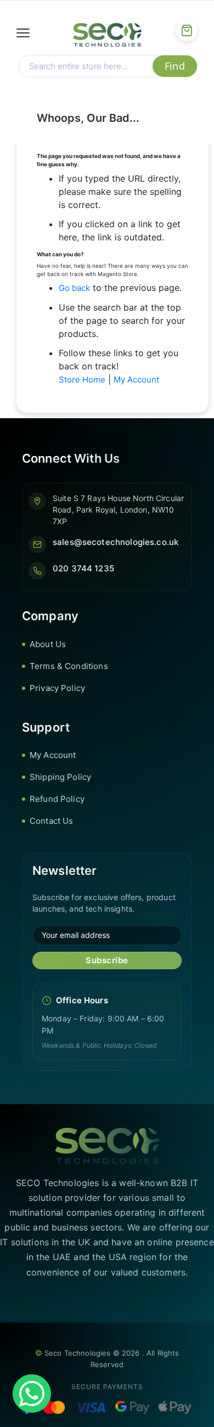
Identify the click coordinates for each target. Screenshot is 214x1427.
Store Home (82, 379)
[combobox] (86, 66)
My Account (136, 379)
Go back (74, 288)
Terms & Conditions (69, 666)
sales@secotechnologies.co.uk (115, 542)
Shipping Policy (60, 777)
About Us (48, 644)
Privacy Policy (57, 688)
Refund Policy (57, 799)
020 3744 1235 (83, 568)
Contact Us (52, 821)
